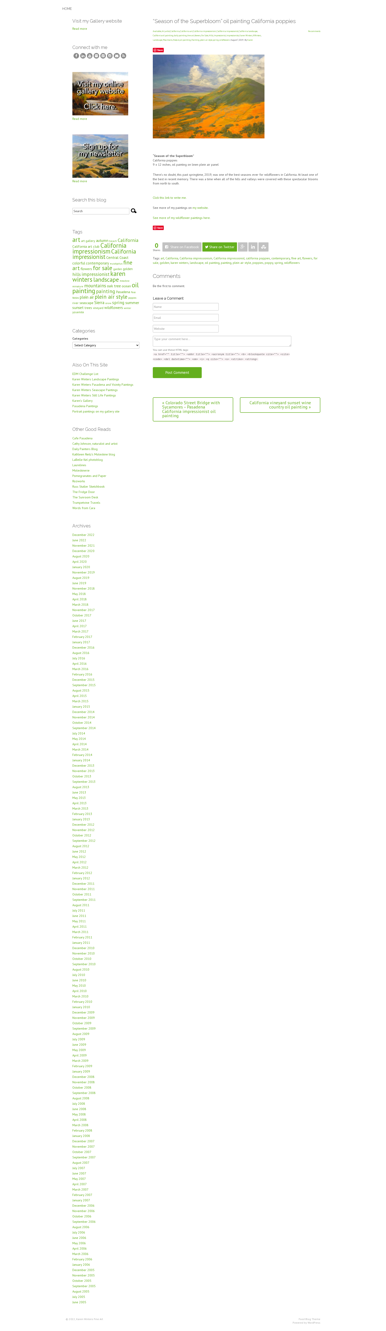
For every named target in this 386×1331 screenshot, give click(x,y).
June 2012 (79, 851)
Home (67, 9)
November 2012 (83, 830)
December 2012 (83, 825)
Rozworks (78, 481)
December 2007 (83, 1141)
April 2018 (79, 599)
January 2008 (81, 1136)
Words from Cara (83, 508)
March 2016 (80, 669)
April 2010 (79, 991)
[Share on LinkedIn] (253, 247)
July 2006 (78, 1232)
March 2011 (80, 932)
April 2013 (79, 803)
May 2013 (79, 798)
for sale (102, 268)
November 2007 (83, 1147)
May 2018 (79, 594)
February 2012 (82, 873)
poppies (257, 263)
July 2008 (78, 1104)
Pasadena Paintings (85, 406)
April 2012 (79, 862)
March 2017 (80, 631)
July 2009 (78, 1039)
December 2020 (83, 551)
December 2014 (83, 712)
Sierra (99, 302)
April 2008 (79, 1120)
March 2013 (80, 808)
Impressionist (220, 35)
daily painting (180, 35)
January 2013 (81, 819)
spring (216, 40)
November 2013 (83, 771)
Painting (195, 40)
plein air (87, 297)
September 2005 (84, 1286)
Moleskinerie (81, 470)
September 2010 (84, 964)
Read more (79, 29)
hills (76, 274)
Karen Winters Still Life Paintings (94, 395)
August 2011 (80, 905)
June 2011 (79, 916)
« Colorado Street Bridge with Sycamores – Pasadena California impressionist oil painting (191, 409)
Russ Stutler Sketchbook (88, 487)
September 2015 (84, 685)
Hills (211, 35)
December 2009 (83, 1012)
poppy (269, 263)
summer (132, 302)
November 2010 (83, 953)
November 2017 (83, 610)
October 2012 (81, 835)
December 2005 (83, 1270)
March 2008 (80, 1125)
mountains (95, 286)
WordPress (314, 1322)
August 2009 (80, 1034)
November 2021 (83, 546)
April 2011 (79, 927)
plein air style (206, 40)
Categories (80, 338)
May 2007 (79, 1179)
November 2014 (83, 717)
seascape (86, 302)
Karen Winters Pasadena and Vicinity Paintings (102, 385)
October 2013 (81, 776)
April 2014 (79, 744)
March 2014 (80, 749)
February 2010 (82, 1002)
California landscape (248, 31)
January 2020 (81, 567)
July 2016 (78, 658)
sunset (78, 307)
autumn (102, 240)
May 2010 (79, 986)
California (175, 31)
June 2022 (79, 540)
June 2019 (79, 583)
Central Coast (117, 257)
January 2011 (81, 943)
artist (167, 31)
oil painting (185, 40)
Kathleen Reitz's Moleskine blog (93, 454)
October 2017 (81, 615)
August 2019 (80, 578)
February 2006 (82, 1259)
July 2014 (78, 733)
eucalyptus (116, 263)
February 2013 (82, 814)
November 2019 (83, 572)
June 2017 (79, 621)
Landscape (157, 40)
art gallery (88, 241)
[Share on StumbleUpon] (263, 247)
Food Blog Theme (309, 1319)
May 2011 (79, 921)
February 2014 (82, 755)
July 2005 (78, 1297)
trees (88, 308)
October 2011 (81, 894)
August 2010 (80, 969)
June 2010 (79, 980)
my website (200, 208)
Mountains (167, 40)
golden (164, 263)
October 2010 (81, 959)
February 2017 (82, 637)
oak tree (114, 285)
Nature (176, 40)
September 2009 (84, 1028)
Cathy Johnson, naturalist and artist (94, 444)
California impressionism (204, 31)
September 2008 (84, 1093)
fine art (190, 35)
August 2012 (80, 846)
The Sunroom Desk (85, 497)
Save (160, 50)
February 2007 (82, 1195)
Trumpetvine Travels (86, 503)
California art (186, 31)
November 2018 (83, 588)
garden (117, 269)
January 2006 (81, 1265)
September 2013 (84, 782)
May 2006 (79, 1243)
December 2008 (83, 1077)
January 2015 (81, 707)
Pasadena (123, 292)
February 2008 (82, 1130)
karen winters (180, 263)
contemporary (280, 258)
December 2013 (83, 766)
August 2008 (80, 1098)
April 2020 (79, 562)
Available (157, 31)
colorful (78, 263)
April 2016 (79, 664)
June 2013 (79, 792)
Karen (250, 40)
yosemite (78, 312)
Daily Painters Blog (85, 449)
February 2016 (82, 674)
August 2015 (80, 690)
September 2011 (84, 900)
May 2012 (79, 857)
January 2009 (81, 1071)
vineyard (98, 308)
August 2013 (80, 787)
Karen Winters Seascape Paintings (95, 390)
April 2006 (79, 1248)
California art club (85, 246)
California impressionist (227, 31)
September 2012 (84, 841)
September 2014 (84, 728)
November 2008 (83, 1082)
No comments (314, 31)
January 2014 (81, 760)
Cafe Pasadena (82, 438)
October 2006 (81, 1216)
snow (108, 303)
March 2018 (80, 605)
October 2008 (81, 1088)
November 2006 (83, 1211)
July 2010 (78, 975)
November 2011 (83, 889)
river (75, 303)
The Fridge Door (83, 492)
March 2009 (80, 1061)
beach (113, 241)
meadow (124, 280)
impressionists (232, 35)
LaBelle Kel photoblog (87, 460)
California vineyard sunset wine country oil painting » (280, 405)
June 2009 (79, 1045)
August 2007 (80, 1163)
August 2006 (80, 1227)
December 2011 (83, 884)
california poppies (258, 258)
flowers (198, 35)
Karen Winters (245, 35)
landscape (196, 263)
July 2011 (78, 910)
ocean (126, 286)
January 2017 (81, 642)
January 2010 (81, 1007)
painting (226, 263)
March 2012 (80, 867)
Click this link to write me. (170, 198)
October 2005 (81, 1281)
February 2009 (82, 1066)
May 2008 (79, 1114)
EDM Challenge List (85, 374)
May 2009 (79, 1050)
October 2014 (81, 723)
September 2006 (84, 1222)
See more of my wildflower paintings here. (181, 218)
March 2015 (80, 701)
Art (163, 31)
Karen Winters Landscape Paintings (95, 379)
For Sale (204, 35)
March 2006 (80, 1254)
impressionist (95, 274)
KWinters (257, 35)
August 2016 (80, 653)
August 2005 (80, 1291)
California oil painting (163, 35)
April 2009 (79, 1055)
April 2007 (79, 1184)
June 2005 (79, 1302)
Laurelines (79, 465)
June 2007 (79, 1173)
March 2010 (80, 996)
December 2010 (83, 948)
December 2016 (83, 647)
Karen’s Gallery (82, 401)
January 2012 (81, 878)
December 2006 (83, 1206)
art (162, 258)
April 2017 (79, 626)
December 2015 (83, 680)
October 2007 (81, 1152)
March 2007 (80, 1189)
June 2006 (79, 1238)
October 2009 (81, 1023)
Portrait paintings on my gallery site (96, 411)
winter (127, 308)
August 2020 (80, 556)
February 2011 (82, 937)
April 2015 (79, 696)
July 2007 (78, 1168)
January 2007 (81, 1200)
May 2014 (79, 739)
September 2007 (84, 1157)
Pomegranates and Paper (89, 476)
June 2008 (79, 1109)
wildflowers (224, 40)
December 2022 (83, 535)
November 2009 (83, 1018)
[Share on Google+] (243, 247)
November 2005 (83, 1275)
